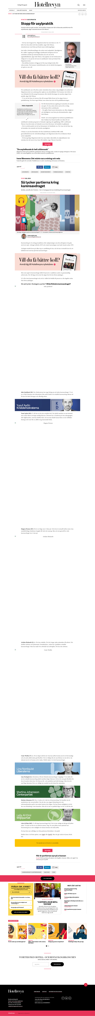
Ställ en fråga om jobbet (21, 912)
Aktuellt (12, 10)
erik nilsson (35, 172)
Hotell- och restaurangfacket (15, 1001)
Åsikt (30, 10)
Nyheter (68, 172)
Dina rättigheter (22, 10)
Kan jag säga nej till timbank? (17, 907)
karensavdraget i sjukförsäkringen (31, 872)
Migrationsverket (45, 172)
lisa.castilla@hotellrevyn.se (33, 36)
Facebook (79, 14)
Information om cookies (55, 991)
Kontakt (44, 991)
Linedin (66, 998)
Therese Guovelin (58, 172)
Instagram (85, 14)
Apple (43, 834)
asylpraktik (25, 172)
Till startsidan (47, 878)
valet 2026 (46, 872)
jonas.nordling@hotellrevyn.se (34, 237)
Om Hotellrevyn (82, 10)
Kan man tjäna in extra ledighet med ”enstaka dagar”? (19, 903)
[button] (47, 946)
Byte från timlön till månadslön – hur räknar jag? (20, 898)
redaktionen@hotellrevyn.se (15, 1006)
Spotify (50, 834)
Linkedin (82, 14)
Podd (53, 872)
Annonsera (37, 991)
